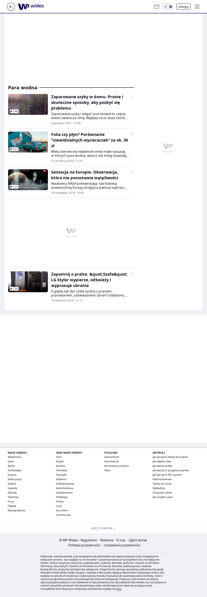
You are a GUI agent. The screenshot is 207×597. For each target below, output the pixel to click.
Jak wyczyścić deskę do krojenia (170, 457)
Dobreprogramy (65, 483)
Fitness (60, 501)
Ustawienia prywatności (121, 545)
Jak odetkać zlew (162, 461)
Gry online (62, 510)
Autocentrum (111, 457)
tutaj (118, 589)
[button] (168, 6)
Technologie (14, 470)
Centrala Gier (63, 515)
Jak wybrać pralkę (162, 466)
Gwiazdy (12, 488)
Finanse (12, 475)
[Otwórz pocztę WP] (156, 6)
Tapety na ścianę (162, 483)
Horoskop (61, 470)
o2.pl (58, 506)
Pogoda (12, 506)
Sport (11, 461)
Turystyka (61, 475)
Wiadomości (14, 457)
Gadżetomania (64, 492)
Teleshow (13, 497)
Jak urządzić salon (163, 497)
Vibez (107, 470)
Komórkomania (64, 488)
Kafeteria (61, 479)
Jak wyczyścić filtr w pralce (167, 475)
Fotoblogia (62, 497)
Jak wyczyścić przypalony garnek (171, 470)
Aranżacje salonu (162, 492)
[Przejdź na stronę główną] (11, 9)
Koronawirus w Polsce (116, 466)
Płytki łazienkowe (162, 479)
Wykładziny (159, 488)
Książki (60, 461)
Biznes (11, 466)
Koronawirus (111, 461)
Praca (11, 501)
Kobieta (12, 483)
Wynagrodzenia (16, 510)
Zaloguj (183, 7)
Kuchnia (60, 466)
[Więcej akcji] (131, 96)
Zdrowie (12, 492)
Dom (58, 457)
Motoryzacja (15, 479)
